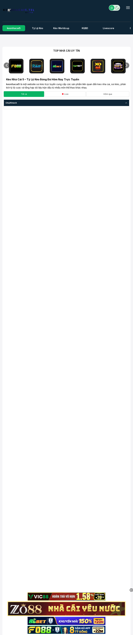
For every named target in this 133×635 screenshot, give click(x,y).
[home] (19, 12)
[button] (7, 65)
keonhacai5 (13, 84)
